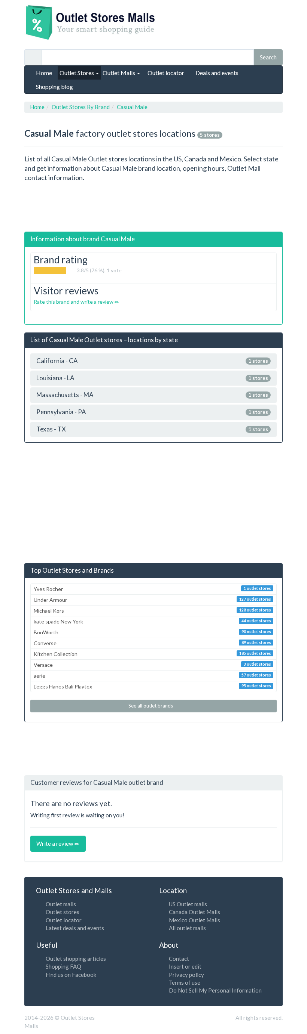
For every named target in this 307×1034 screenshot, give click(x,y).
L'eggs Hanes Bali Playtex (152, 686)
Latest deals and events (75, 928)
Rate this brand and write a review (74, 301)
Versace (152, 665)
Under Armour (152, 600)
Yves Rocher (152, 589)
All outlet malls (187, 928)
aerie (152, 675)
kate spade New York (152, 621)
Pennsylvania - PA (152, 412)
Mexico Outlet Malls (194, 920)
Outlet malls (61, 904)
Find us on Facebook (71, 974)
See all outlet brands (151, 706)
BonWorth (152, 632)
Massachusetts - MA (152, 395)
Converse (152, 643)
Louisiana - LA (152, 378)
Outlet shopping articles (76, 958)
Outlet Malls (119, 72)
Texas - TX (152, 429)
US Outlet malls (188, 904)
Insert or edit (185, 966)
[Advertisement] (160, 207)
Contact (179, 958)
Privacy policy (186, 974)
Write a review (55, 843)
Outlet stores (62, 911)
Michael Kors (152, 610)
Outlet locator (64, 920)
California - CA (152, 361)
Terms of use (184, 982)
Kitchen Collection (152, 654)
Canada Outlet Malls (194, 911)
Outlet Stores (77, 72)
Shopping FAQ (63, 966)
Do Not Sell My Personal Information (215, 990)
